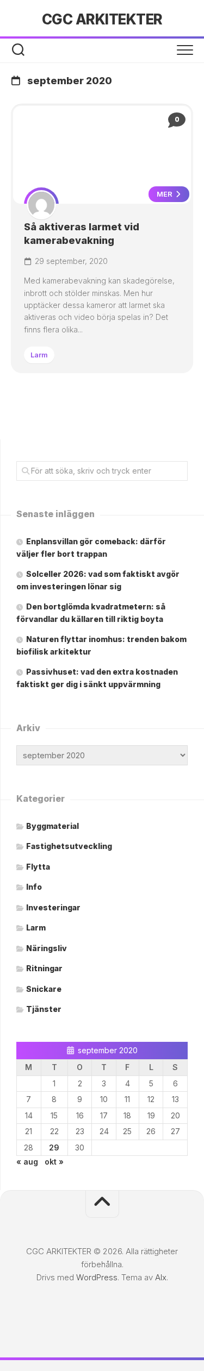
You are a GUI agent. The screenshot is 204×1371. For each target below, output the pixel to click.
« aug (27, 1161)
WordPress (97, 1277)
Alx (160, 1277)
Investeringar (53, 907)
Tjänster (43, 1009)
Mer (165, 194)
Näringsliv (46, 948)
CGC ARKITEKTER (102, 19)
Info (34, 886)
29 (54, 1147)
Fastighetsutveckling (69, 846)
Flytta (38, 866)
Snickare (43, 988)
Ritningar (44, 968)
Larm (39, 354)
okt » (54, 1161)
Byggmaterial (52, 826)
